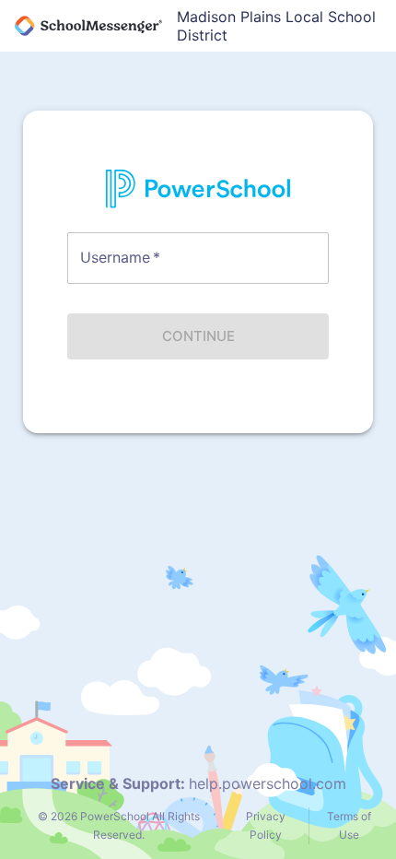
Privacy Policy (265, 825)
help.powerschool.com (267, 783)
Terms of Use (349, 825)
